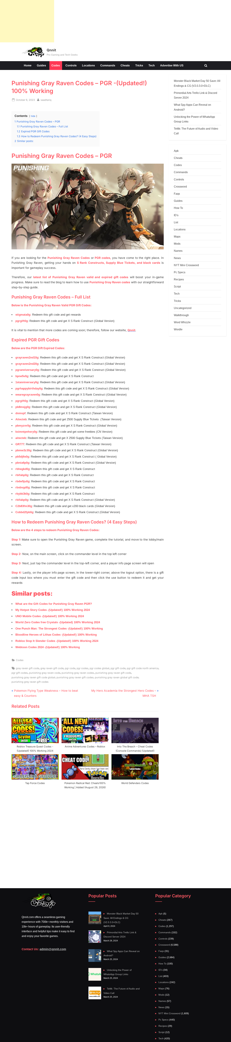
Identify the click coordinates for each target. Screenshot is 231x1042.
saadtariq (46, 99)
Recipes (179, 279)
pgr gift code (118, 668)
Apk (176, 150)
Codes (55, 65)
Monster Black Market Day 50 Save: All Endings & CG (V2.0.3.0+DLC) (120, 918)
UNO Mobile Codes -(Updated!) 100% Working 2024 (49, 616)
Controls (71, 65)
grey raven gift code (52, 668)
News (177, 258)
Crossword (180, 186)
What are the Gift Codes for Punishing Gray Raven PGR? (53, 603)
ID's (176, 215)
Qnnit (51, 50)
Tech (151, 65)
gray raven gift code (27, 668)
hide (33, 116)
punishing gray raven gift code (113, 672)
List (176, 222)
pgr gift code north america (142, 668)
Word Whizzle (182, 322)
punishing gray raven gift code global (33, 677)
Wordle (178, 329)
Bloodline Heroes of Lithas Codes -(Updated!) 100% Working (56, 634)
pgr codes (82, 668)
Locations (88, 65)
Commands (107, 65)
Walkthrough (181, 315)
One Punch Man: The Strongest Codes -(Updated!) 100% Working (59, 628)
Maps (177, 236)
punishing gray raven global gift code (116, 677)
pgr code (70, 668)
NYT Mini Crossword (186, 265)
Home (27, 65)
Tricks (139, 65)
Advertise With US (171, 65)
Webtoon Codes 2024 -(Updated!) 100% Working (47, 647)
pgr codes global (99, 668)
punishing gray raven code (44, 672)
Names (178, 250)
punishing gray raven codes (78, 672)
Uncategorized (182, 307)
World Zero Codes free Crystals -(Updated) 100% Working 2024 (57, 622)
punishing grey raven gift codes (30, 681)
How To (178, 207)
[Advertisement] (27, 21)
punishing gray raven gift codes (75, 677)
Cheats (125, 65)
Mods (177, 243)
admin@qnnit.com (53, 949)
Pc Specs (179, 272)
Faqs (177, 193)
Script (177, 286)
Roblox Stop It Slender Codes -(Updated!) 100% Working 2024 (56, 641)
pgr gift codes (19, 672)
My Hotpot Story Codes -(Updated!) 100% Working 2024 (52, 610)
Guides (41, 65)
